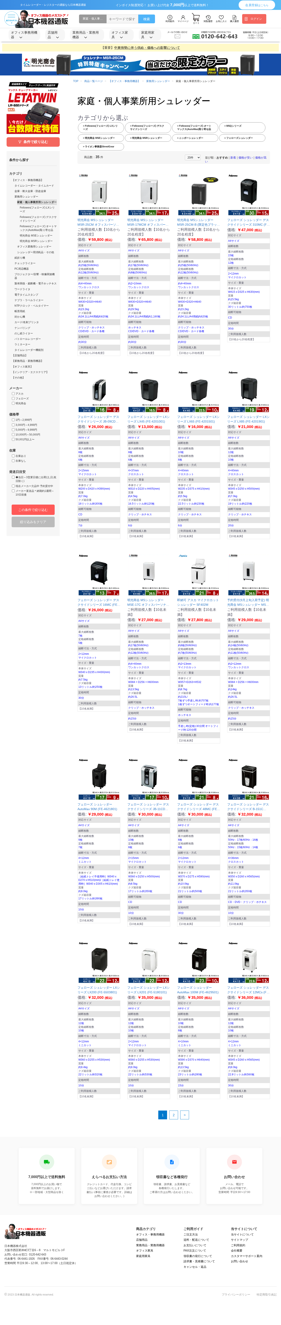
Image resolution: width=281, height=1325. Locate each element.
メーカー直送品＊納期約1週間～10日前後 (35, 492)
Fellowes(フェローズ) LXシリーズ (37, 209)
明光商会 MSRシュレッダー (36, 241)
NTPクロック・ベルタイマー (31, 305)
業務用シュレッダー (26, 196)
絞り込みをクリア (33, 522)
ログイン (256, 18)
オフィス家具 (144, 1250)
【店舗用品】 (20, 355)
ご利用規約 (238, 1245)
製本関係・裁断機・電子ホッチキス (35, 283)
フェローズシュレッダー (239, 138)
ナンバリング (22, 327)
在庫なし (21, 460)
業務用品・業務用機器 (150, 1245)
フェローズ (22, 398)
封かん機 (19, 316)
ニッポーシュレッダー (190, 138)
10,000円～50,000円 (28, 434)
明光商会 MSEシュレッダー (36, 235)
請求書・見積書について (199, 1261)
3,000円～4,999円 (26, 424)
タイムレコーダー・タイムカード (34, 185)
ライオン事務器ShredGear (99, 146)
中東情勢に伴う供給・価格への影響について (147, 47)
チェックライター (25, 263)
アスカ (19, 393)
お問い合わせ (239, 1261)
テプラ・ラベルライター (28, 300)
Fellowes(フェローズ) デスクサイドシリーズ (38, 219)
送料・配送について (196, 1239)
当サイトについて (242, 1234)
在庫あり (21, 456)
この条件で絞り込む (33, 510)
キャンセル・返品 (195, 1266)
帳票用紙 (19, 311)
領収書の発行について (198, 1256)
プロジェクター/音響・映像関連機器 (34, 276)
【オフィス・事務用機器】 (27, 180)
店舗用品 (142, 1239)
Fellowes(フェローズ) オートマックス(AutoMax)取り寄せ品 (38, 228)
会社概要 (236, 1250)
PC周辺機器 (21, 268)
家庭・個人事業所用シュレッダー (37, 202)
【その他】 (18, 377)
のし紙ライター (23, 333)
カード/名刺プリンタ (26, 322)
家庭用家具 (143, 1256)
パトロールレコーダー (27, 338)
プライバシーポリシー (236, 1294)
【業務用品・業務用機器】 (27, 360)
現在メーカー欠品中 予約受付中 (34, 486)
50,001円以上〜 (25, 439)
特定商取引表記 (267, 1294)
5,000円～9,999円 (26, 429)
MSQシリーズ (233, 125)
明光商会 (21, 403)
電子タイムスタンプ (26, 294)
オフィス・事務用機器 (150, 1234)
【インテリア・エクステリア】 (30, 372)
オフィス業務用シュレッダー (34, 246)
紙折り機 (19, 257)
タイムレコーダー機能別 (28, 349)
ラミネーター (22, 344)
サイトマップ (239, 1239)
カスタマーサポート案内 (246, 1256)
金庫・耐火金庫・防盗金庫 (30, 191)
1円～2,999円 (24, 419)
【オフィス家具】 (22, 366)
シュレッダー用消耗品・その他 (35, 252)
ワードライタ (22, 289)
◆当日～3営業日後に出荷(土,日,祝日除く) (36, 479)
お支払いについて (195, 1245)
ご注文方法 (191, 1234)
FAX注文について (195, 1250)
